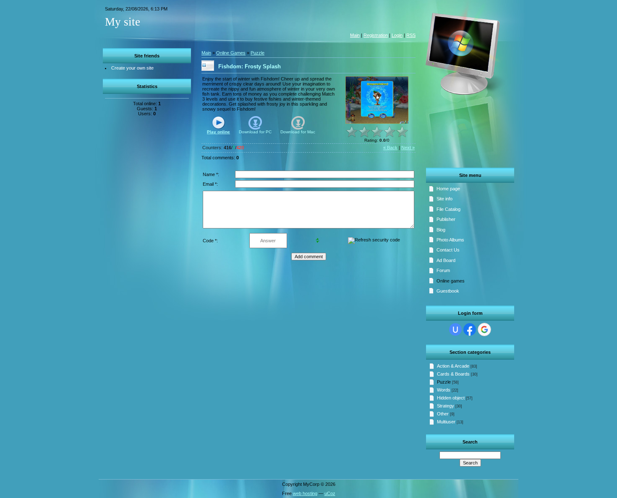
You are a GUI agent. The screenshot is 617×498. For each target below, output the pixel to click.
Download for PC (255, 132)
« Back (390, 147)
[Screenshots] (376, 100)
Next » (408, 147)
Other (443, 413)
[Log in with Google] (484, 329)
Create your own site (132, 67)
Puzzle (444, 381)
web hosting (305, 493)
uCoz (329, 493)
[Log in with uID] (455, 329)
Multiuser (446, 421)
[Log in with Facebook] (469, 329)
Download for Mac (297, 132)
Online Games (231, 52)
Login (397, 35)
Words (443, 389)
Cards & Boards (453, 373)
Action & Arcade (453, 365)
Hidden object (451, 397)
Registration (375, 35)
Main (355, 35)
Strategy (445, 405)
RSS (411, 35)
